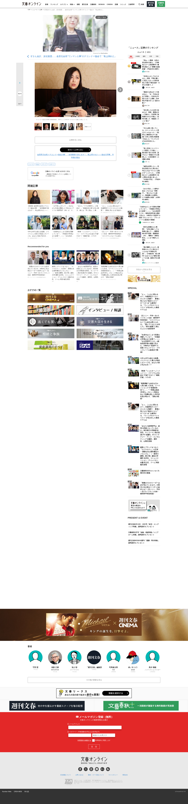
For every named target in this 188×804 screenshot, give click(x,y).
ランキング (54, 4)
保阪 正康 (147, 105)
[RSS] (108, 769)
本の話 (26, 791)
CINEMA (110, 4)
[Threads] (91, 769)
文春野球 (131, 4)
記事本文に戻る (75, 140)
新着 (46, 4)
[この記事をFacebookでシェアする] (19, 73)
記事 (41, 9)
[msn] (102, 769)
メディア (44, 164)
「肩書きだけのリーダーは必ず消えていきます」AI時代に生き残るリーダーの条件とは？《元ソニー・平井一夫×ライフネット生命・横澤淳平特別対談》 (39, 272)
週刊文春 (85, 4)
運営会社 (125, 775)
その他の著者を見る (94, 680)
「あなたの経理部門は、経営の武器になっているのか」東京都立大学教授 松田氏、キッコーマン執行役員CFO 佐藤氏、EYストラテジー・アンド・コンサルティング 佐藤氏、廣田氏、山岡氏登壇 (87, 274)
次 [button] (120, 89)
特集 (71, 4)
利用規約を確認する (84, 740)
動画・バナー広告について (96, 775)
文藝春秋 (93, 4)
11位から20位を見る (144, 269)
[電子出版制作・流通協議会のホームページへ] (68, 782)
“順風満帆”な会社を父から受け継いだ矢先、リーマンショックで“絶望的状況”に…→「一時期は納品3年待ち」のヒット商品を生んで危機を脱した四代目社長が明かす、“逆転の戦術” (112, 273)
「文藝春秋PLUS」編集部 (147, 222)
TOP (29, 9)
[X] (86, 769)
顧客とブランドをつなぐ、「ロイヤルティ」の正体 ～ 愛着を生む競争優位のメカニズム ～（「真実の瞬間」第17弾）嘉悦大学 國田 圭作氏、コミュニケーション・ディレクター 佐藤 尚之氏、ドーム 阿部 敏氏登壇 (63, 274)
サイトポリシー (113, 775)
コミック (123, 4)
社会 (37, 164)
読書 (116, 4)
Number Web (6, 791)
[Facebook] (80, 769)
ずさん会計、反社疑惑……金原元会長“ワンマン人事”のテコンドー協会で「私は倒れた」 (73, 56)
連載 (78, 4)
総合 (149, 52)
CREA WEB (18, 791)
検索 (142, 4)
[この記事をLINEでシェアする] (19, 87)
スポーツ (52, 164)
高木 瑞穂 (147, 71)
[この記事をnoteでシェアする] (20, 94)
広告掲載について (65, 775)
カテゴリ (63, 4)
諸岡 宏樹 (147, 202)
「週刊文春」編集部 (149, 87)
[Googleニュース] (97, 769)
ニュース (35, 9)
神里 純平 (147, 143)
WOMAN (101, 4)
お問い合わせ (79, 775)
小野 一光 (147, 161)
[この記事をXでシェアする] (19, 67)
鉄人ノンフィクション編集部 (152, 262)
